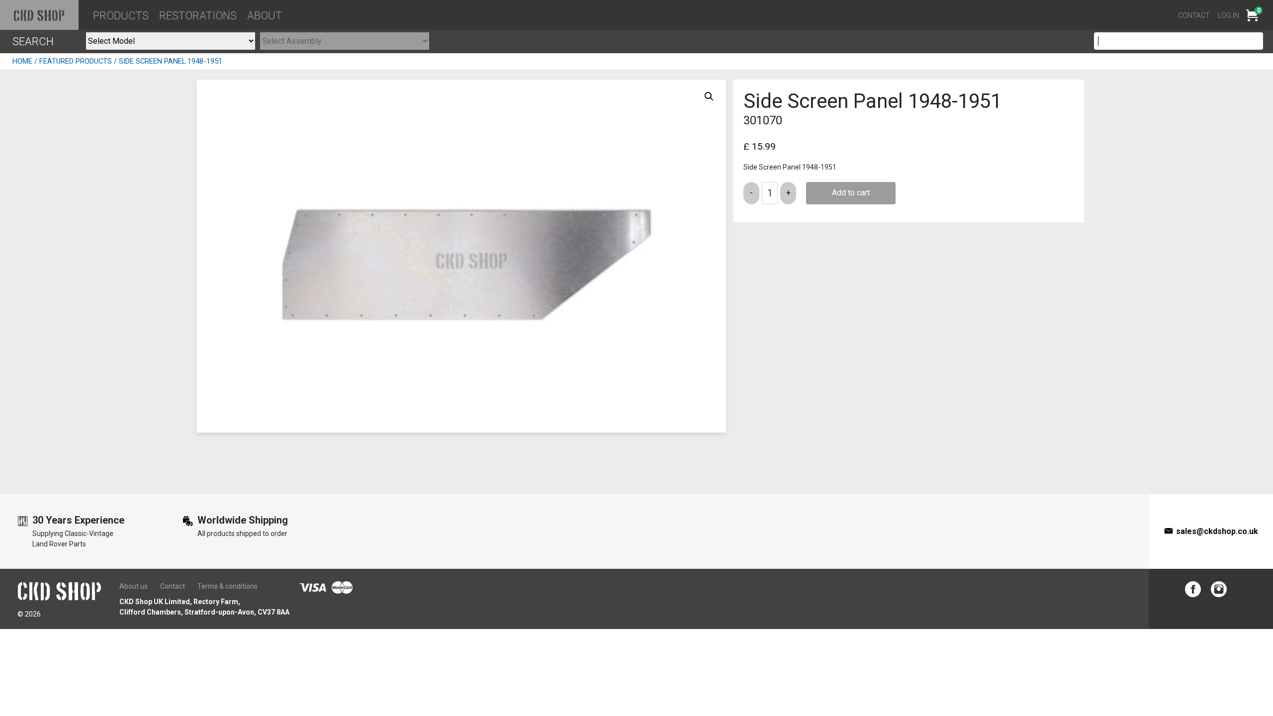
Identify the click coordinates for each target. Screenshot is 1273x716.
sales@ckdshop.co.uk (1217, 531)
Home (22, 61)
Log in (1228, 15)
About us (133, 586)
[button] (709, 96)
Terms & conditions (227, 586)
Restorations (198, 15)
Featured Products (75, 61)
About (264, 15)
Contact (1194, 15)
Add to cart (851, 192)
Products (121, 15)
